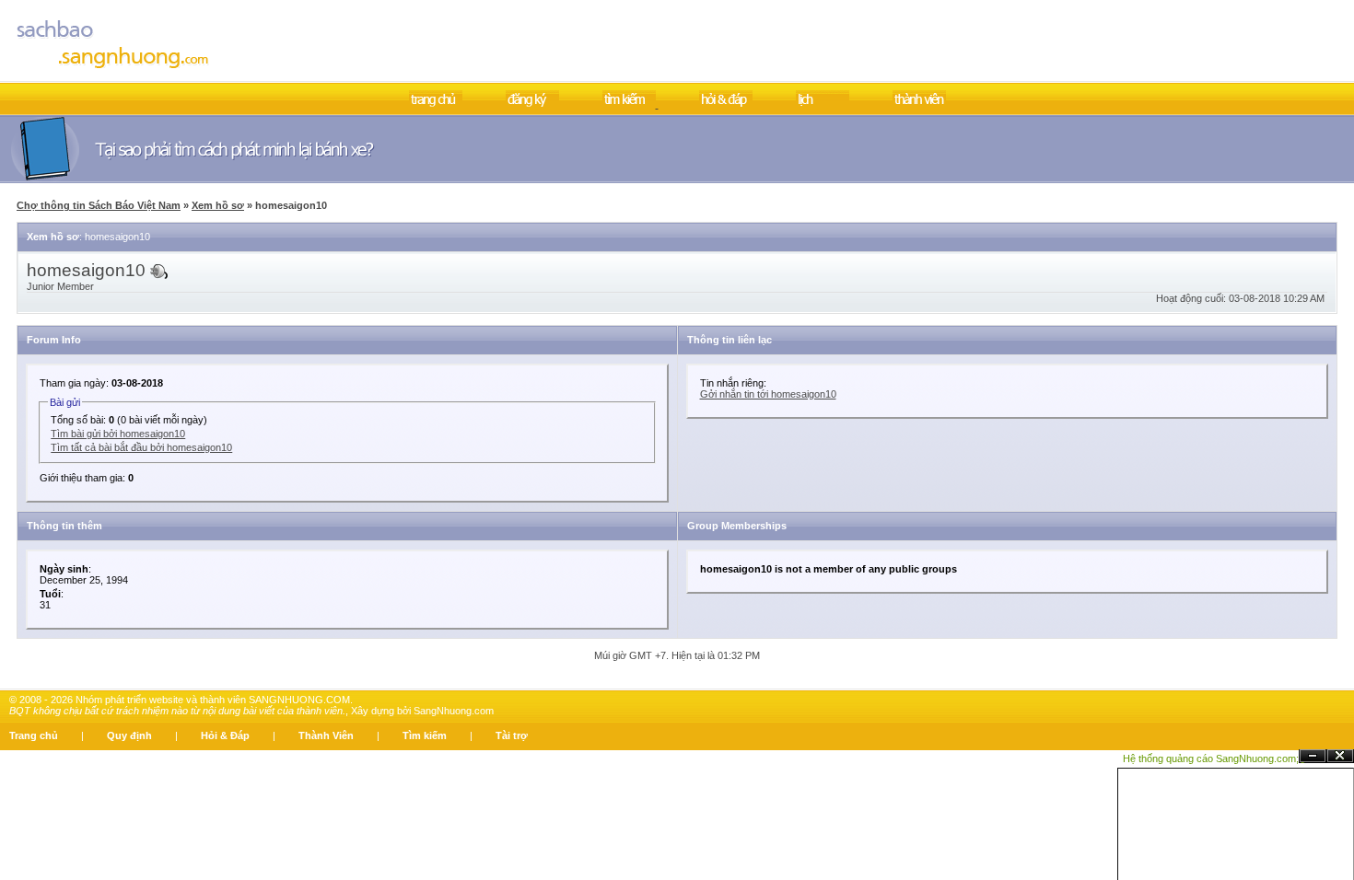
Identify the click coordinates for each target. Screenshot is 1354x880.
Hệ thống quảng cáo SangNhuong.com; (1211, 758)
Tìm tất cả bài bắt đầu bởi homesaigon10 (141, 447)
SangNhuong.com (454, 710)
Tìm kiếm (425, 735)
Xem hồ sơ (218, 205)
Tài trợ (512, 735)
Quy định (129, 735)
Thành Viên (326, 735)
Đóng (1340, 756)
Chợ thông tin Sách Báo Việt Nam (99, 205)
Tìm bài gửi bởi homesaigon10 (118, 433)
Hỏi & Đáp (225, 735)
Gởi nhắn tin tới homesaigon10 (768, 393)
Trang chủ (33, 735)
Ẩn (1312, 756)
